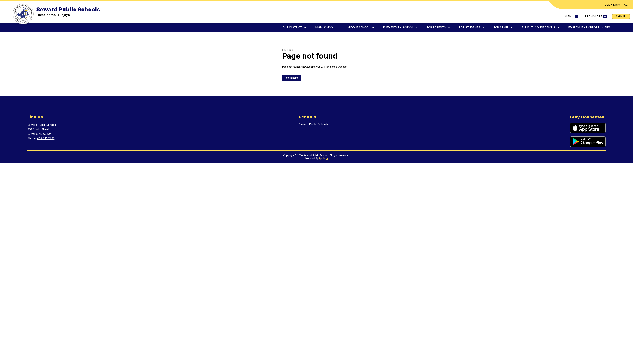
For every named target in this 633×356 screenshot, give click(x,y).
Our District (292, 27)
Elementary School (398, 27)
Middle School (358, 27)
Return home (292, 77)
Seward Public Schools (313, 124)
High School (324, 27)
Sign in (621, 16)
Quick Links (612, 4)
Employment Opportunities (589, 27)
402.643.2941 (45, 138)
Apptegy (323, 158)
